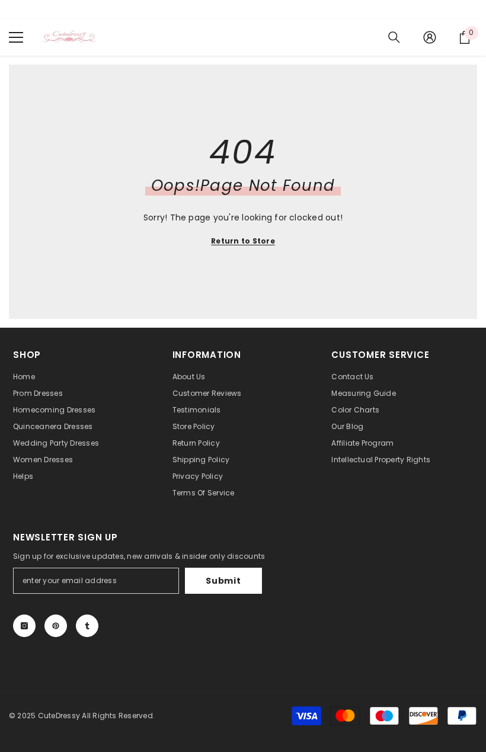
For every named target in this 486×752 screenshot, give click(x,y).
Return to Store (243, 241)
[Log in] (429, 37)
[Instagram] (24, 626)
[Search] (394, 37)
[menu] (16, 37)
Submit (223, 581)
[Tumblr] (87, 626)
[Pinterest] (55, 626)
